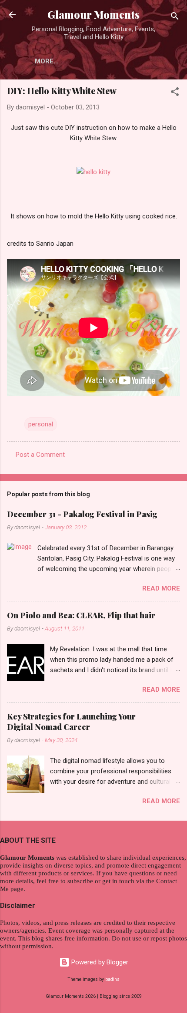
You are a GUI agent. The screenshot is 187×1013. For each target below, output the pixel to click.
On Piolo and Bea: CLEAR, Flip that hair (81, 615)
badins (112, 979)
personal (40, 424)
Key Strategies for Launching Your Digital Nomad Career (71, 721)
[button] (175, 93)
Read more (161, 588)
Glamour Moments (93, 14)
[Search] (175, 17)
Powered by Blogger (99, 962)
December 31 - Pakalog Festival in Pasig (82, 514)
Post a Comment (40, 455)
